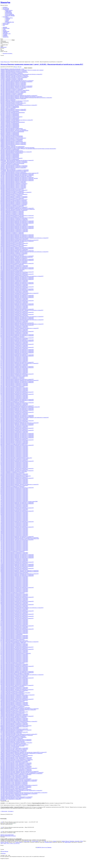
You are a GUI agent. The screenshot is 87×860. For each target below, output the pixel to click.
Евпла (25, 841)
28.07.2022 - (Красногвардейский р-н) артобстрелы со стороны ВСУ (14, 266)
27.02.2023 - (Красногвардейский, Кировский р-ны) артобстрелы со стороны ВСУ (17, 461)
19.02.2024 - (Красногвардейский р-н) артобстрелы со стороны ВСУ (14, 688)
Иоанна (66, 842)
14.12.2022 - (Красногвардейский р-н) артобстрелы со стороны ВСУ (14, 398)
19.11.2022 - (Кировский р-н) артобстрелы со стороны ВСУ (12, 377)
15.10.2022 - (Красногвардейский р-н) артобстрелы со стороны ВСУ (14, 343)
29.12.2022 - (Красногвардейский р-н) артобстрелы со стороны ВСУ (14, 414)
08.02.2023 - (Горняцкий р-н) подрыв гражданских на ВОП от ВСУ (14, 444)
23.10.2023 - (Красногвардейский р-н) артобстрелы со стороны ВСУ (14, 635)
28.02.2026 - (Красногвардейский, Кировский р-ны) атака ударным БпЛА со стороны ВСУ (18, 768)
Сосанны (33, 841)
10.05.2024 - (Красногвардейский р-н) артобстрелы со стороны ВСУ (14, 702)
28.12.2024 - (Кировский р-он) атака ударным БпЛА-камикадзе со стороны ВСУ (16, 735)
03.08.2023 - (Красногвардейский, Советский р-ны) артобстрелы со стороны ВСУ (17, 566)
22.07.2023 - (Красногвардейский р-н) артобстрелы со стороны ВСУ (14, 553)
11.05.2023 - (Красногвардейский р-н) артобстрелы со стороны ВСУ (14, 495)
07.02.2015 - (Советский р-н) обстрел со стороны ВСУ (11, 101)
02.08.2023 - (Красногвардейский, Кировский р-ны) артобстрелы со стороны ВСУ (17, 565)
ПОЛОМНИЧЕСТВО (9, 22)
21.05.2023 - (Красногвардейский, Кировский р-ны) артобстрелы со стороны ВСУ (17, 502)
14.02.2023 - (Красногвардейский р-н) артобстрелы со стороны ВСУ (14, 450)
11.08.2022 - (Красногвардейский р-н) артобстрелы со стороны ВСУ (14, 281)
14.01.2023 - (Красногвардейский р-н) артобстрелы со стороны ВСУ (14, 427)
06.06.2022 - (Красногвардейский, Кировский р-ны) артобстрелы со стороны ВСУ (17, 226)
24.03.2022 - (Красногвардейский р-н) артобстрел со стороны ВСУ (13, 197)
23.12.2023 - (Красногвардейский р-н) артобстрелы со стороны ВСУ (14, 658)
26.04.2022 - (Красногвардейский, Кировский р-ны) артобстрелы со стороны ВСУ (17, 208)
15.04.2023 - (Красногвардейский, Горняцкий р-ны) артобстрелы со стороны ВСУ (17, 478)
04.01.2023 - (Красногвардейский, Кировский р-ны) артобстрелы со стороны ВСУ (17, 420)
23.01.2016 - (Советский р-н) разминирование (9, 149)
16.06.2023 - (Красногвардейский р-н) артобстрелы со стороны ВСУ (14, 520)
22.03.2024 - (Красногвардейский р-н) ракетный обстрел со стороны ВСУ (15, 692)
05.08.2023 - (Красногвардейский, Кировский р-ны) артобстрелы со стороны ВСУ (17, 568)
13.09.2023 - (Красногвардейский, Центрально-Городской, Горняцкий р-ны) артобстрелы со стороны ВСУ (21, 607)
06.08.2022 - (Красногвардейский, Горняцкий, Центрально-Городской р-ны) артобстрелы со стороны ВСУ (21, 276)
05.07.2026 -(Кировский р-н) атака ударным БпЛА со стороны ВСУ (14, 788)
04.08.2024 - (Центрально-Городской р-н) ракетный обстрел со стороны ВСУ (15, 725)
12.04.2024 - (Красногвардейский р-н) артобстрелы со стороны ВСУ (14, 700)
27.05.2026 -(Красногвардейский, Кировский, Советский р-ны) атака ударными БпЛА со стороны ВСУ (21, 773)
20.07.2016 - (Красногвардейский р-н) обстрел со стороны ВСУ (13, 167)
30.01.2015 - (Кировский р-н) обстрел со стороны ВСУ (11, 94)
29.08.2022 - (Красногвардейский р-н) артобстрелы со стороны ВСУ (14, 298)
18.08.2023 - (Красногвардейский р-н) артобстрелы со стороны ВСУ (14, 580)
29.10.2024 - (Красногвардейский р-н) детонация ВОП (11, 730)
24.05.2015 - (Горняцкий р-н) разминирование (9, 132)
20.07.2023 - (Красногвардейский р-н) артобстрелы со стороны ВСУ (14, 552)
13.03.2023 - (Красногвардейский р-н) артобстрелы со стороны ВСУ (14, 467)
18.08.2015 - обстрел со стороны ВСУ (8, 145)
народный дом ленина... (8, 53)
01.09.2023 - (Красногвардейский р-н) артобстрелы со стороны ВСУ (14, 594)
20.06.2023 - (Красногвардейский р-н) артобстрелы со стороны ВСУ (14, 523)
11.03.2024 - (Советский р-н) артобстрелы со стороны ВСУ (12, 691)
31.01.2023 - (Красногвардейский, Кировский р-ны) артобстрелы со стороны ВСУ (17, 437)
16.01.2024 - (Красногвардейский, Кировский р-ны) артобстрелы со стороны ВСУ (17, 672)
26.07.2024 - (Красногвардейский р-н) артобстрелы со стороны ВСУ (14, 723)
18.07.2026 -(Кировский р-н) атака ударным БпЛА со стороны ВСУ (14, 794)
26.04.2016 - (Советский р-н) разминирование (9, 157)
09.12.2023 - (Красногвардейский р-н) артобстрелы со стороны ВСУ (14, 654)
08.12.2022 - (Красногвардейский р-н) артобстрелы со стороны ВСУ (14, 393)
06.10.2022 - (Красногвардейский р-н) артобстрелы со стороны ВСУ (14, 333)
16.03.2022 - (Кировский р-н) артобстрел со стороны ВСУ (12, 193)
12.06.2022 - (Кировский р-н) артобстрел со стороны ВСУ (12, 232)
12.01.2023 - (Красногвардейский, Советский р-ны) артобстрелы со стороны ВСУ (17, 424)
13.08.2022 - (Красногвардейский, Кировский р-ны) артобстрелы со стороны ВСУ (17, 283)
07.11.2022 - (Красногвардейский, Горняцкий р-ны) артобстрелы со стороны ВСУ (17, 366)
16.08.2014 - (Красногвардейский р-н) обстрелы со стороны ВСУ (13, 71)
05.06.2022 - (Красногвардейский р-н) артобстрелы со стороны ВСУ (14, 225)
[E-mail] (19, 66)
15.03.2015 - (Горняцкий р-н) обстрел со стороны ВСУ (11, 116)
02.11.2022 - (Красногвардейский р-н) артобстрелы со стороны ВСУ (14, 361)
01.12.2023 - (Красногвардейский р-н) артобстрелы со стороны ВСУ (14, 650)
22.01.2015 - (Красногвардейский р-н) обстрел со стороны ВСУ (13, 88)
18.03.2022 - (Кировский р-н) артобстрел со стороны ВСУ (12, 206)
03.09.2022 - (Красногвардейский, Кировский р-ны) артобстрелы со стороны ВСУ (17, 303)
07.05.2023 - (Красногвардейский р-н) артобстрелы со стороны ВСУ (14, 492)
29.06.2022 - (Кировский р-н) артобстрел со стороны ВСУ (12, 246)
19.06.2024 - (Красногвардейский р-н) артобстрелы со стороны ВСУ (14, 711)
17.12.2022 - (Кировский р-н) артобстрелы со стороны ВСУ (12, 401)
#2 (2, 827)
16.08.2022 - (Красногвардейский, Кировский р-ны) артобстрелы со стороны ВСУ (17, 286)
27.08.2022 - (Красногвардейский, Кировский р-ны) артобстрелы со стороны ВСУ (17, 296)
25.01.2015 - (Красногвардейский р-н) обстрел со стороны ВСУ (13, 91)
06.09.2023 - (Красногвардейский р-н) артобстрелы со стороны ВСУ (14, 600)
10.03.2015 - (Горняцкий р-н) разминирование (9, 115)
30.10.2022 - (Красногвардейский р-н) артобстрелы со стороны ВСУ (14, 357)
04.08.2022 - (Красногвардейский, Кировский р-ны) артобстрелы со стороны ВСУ (17, 274)
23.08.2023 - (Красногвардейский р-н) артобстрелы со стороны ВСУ (14, 585)
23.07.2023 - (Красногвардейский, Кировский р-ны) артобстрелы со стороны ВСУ (17, 554)
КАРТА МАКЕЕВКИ (9, 14)
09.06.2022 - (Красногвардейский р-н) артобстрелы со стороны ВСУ (14, 229)
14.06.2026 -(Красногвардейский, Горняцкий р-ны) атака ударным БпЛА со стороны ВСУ (18, 780)
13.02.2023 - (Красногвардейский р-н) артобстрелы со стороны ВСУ (14, 449)
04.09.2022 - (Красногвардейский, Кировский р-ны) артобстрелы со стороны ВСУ (17, 304)
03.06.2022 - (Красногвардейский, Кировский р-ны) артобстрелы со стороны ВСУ (17, 223)
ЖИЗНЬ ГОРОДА (8, 10)
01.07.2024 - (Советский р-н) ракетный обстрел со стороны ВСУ (13, 717)
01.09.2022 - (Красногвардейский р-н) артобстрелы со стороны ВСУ (14, 301)
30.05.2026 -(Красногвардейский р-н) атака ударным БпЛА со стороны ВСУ (15, 774)
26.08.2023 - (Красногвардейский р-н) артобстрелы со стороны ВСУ (14, 588)
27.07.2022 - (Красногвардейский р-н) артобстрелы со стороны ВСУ (14, 265)
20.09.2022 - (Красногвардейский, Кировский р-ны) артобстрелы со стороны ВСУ (17, 318)
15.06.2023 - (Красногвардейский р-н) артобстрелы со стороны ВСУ (14, 519)
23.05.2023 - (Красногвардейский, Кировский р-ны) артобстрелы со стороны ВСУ (17, 503)
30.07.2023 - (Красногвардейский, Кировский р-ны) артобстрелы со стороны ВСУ (17, 562)
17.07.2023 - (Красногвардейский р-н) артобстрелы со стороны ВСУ (14, 549)
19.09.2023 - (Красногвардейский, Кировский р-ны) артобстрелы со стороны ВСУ (17, 614)
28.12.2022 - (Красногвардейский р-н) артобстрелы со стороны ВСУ (14, 413)
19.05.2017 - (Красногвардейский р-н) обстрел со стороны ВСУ (13, 182)
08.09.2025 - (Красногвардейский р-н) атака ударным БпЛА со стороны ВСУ (16, 758)
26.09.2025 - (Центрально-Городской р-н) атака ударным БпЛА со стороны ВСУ (16, 759)
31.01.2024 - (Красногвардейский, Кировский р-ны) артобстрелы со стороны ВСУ (17, 677)
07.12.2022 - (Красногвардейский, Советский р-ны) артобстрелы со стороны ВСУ (17, 391)
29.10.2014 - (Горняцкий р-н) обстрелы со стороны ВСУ (11, 79)
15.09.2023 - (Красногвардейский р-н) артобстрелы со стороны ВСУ (14, 609)
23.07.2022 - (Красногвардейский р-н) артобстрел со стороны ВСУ (13, 262)
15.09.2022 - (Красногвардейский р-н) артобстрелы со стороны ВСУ (14, 313)
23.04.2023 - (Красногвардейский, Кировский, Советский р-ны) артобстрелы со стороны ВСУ (19, 484)
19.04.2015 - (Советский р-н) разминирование (9, 123)
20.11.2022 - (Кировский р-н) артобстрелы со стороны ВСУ (12, 378)
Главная (2, 61)
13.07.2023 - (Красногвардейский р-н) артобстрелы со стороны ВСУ (14, 545)
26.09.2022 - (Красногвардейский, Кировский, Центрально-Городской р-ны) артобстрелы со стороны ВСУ (22, 323)
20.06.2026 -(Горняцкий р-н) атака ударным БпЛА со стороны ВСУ (14, 783)
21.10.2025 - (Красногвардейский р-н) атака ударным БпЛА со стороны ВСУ (16, 762)
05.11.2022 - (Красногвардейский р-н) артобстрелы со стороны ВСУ (14, 364)
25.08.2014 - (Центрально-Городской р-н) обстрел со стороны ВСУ (13, 77)
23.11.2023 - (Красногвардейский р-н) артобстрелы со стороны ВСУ (14, 648)
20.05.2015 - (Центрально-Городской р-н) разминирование (12, 131)
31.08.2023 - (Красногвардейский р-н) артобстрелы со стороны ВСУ (14, 593)
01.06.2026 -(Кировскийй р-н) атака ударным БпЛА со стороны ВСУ (14, 776)
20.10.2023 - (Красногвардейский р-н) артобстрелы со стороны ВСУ (14, 632)
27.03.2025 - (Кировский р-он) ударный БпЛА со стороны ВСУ (13, 743)
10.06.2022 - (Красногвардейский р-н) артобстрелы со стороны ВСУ (14, 230)
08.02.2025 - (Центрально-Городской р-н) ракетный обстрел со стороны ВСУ (15, 739)
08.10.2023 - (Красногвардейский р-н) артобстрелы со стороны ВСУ (14, 624)
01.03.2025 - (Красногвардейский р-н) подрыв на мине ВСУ (12, 741)
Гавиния (54, 841)
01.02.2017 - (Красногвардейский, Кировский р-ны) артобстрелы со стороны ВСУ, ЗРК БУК (19, 178)
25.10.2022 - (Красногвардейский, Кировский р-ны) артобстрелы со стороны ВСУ (17, 352)
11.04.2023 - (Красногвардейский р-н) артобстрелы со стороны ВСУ (14, 476)
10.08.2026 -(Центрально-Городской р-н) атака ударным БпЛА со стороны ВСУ (16, 796)
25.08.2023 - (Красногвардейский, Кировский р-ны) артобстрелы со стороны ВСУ (17, 587)
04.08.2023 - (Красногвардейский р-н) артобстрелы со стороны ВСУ (14, 567)
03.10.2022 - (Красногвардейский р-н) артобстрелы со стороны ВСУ (14, 330)
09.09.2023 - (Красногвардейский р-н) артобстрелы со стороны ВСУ (14, 603)
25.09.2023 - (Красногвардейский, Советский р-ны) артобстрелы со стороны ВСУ (17, 618)
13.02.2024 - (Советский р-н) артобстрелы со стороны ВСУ (12, 686)
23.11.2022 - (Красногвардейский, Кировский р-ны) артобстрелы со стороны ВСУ (17, 381)
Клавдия (63, 841)
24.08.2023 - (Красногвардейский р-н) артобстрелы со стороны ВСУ (14, 586)
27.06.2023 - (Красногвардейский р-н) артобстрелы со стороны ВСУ (14, 530)
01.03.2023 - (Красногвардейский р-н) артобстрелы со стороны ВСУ (14, 462)
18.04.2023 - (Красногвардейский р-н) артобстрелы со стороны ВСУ (14, 480)
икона (28, 841)
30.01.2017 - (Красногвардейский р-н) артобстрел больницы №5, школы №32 (16, 176)
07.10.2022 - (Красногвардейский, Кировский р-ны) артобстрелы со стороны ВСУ (17, 334)
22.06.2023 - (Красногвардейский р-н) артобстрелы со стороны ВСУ (14, 525)
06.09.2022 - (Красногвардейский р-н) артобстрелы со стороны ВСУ (14, 305)
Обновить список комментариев (7, 834)
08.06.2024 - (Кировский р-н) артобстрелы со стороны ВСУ (12, 710)
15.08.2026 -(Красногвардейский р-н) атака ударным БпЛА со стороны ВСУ (15, 797)
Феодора (2, 842)
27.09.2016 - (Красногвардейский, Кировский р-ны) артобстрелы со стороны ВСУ (17, 174)
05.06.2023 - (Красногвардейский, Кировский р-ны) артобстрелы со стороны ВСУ (17, 511)
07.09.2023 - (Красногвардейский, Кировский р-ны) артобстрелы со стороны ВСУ (17, 601)
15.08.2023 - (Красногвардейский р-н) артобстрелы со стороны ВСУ (14, 576)
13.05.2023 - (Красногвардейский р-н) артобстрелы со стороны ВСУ (14, 497)
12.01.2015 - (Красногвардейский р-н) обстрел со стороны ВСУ (13, 82)
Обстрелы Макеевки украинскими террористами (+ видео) (12, 68)
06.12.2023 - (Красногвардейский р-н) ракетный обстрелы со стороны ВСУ (15, 653)
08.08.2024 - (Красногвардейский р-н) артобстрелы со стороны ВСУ (14, 726)
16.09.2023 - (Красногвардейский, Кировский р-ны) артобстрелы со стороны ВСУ (17, 610)
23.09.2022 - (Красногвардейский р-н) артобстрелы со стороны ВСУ (14, 320)
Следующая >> (11, 811)
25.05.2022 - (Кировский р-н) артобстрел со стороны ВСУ (12, 216)
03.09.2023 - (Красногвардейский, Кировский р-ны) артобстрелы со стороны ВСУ (17, 597)
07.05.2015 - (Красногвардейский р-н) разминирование (11, 128)
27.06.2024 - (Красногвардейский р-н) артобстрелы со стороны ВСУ (14, 715)
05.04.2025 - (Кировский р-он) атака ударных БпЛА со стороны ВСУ (14, 744)
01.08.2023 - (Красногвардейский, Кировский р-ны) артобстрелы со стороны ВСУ (17, 564)
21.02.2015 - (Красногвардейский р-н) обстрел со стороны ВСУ (13, 110)
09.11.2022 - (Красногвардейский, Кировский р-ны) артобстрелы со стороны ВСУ (17, 367)
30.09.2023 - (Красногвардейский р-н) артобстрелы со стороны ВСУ (14, 620)
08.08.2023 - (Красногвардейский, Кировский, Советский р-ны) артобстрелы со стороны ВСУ (19, 570)
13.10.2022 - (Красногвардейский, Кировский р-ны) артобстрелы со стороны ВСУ (17, 340)
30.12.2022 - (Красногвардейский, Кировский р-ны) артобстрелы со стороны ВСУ (17, 415)
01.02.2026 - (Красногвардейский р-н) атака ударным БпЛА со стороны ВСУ (16, 766)
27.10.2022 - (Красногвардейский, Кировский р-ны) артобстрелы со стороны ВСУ (17, 354)
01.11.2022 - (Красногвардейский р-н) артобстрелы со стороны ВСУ (14, 360)
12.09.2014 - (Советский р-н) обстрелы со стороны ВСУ (11, 78)
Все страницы (3, 800)
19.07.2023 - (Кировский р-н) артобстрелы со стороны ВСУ (12, 551)
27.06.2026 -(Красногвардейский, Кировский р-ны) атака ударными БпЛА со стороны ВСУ (19, 785)
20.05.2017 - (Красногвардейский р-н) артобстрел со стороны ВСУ (13, 183)
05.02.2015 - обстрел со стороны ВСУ (8, 99)
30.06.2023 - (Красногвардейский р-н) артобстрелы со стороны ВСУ (14, 533)
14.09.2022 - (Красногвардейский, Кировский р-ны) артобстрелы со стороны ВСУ (17, 312)
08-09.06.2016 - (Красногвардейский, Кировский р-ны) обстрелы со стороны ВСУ (17, 160)
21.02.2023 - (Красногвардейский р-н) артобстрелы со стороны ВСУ (14, 456)
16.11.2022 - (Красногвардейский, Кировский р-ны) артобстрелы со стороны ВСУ (17, 373)
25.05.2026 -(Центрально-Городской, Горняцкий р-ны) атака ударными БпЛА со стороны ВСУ (19, 771)
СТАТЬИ (7, 19)
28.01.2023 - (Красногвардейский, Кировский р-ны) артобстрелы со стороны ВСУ (17, 435)
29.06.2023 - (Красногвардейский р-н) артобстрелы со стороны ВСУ (14, 532)
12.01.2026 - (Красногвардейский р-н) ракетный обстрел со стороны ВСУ (15, 764)
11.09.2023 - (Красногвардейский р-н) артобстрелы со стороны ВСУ (14, 605)
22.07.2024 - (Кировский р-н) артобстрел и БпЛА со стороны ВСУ (13, 722)
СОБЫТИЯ (7, 18)
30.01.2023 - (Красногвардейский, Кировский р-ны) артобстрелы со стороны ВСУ (17, 436)
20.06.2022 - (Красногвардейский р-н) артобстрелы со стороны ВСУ (14, 238)
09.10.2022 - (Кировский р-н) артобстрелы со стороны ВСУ (12, 336)
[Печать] (15, 66)
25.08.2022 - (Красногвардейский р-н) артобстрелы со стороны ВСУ (14, 294)
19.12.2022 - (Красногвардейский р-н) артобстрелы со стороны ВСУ (14, 403)
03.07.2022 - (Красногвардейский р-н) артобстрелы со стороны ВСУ (14, 249)
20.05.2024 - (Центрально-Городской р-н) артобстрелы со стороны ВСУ (14, 705)
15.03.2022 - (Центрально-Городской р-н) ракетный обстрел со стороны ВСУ (15, 192)
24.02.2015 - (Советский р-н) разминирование (9, 111)
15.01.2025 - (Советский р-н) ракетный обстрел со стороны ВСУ (13, 737)
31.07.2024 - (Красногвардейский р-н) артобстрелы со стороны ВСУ (14, 724)
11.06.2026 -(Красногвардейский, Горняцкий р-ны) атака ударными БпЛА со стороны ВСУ (18, 779)
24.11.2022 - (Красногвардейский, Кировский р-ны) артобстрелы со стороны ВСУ (17, 382)
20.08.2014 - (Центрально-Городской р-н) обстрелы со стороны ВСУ (14, 75)
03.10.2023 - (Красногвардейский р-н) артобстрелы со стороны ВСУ (14, 622)
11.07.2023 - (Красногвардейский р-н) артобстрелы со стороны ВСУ (14, 542)
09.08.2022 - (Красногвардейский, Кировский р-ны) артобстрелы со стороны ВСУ (17, 279)
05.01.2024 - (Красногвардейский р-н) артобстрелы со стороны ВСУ (14, 668)
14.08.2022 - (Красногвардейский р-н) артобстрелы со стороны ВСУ (14, 284)
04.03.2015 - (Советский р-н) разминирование (9, 114)
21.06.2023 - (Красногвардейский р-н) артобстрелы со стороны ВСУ (14, 524)
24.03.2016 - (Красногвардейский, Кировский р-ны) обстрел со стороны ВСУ (16, 151)
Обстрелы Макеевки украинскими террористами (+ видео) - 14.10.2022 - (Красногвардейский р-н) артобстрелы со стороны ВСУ (41, 64)
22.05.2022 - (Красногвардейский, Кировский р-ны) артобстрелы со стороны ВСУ (17, 215)
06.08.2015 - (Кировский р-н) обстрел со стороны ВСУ (11, 140)
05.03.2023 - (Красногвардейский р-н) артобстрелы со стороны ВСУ (14, 464)
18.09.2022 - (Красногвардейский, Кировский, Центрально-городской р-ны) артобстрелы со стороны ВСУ (22, 316)
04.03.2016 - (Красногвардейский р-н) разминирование (11, 150)
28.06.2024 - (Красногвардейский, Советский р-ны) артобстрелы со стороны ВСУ (17, 716)
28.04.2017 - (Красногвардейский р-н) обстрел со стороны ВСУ (13, 181)
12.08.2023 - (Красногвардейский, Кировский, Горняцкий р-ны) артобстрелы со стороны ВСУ (19, 573)
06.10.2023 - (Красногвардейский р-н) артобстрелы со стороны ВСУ (14, 623)
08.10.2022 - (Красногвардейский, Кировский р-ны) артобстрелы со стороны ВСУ (17, 335)
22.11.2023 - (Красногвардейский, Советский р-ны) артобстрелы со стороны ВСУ (16, 647)
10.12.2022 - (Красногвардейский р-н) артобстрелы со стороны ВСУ (14, 395)
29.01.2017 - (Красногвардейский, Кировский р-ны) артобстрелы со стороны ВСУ (17, 175)
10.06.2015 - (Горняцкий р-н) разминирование (9, 134)
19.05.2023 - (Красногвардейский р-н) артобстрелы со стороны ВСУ (14, 500)
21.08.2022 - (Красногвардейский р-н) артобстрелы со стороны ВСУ (14, 291)
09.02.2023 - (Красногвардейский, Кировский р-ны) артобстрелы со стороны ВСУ (17, 445)
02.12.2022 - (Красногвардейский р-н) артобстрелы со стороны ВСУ (14, 387)
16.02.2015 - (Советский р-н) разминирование (9, 107)
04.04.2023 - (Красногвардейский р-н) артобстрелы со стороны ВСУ (14, 474)
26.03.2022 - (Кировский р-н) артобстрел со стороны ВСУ (12, 198)
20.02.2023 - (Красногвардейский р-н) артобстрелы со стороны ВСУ (14, 455)
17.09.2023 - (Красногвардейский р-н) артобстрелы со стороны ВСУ (14, 611)
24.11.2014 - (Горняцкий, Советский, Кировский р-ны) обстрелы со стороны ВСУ (17, 80)
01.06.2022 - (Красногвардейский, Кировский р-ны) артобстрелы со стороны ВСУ (17, 220)
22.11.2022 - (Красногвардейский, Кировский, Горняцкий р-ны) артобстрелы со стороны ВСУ (19, 380)
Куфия (81, 841)
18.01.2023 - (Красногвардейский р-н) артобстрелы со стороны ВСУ (14, 429)
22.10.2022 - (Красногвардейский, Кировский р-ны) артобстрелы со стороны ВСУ (17, 350)
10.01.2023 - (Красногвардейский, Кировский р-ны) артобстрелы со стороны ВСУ (17, 423)
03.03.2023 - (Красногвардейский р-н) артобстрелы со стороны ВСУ (14, 463)
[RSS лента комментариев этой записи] (6, 818)
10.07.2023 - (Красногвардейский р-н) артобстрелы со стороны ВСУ (14, 541)
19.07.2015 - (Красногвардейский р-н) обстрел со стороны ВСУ (13, 138)
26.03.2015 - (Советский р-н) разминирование (9, 118)
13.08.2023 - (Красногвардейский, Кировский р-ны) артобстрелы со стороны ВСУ (17, 574)
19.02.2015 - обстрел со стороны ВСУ (8, 108)
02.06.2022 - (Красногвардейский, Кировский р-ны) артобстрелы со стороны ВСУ (17, 221)
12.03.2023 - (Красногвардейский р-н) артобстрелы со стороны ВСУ (14, 466)
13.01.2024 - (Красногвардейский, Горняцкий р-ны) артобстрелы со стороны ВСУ (17, 671)
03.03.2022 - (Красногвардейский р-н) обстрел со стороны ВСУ (13, 186)
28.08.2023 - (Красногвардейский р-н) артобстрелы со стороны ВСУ (14, 590)
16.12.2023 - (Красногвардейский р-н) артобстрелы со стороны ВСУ (14, 656)
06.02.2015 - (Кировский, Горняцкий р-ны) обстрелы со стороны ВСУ (14, 100)
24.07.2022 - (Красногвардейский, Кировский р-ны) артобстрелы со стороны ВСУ (17, 263)
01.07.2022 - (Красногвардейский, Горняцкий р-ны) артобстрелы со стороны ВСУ (17, 247)
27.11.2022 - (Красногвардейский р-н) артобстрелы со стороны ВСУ (14, 384)
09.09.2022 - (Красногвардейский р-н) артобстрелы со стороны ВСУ (14, 308)
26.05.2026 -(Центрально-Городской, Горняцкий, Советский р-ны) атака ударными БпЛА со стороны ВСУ (22, 772)
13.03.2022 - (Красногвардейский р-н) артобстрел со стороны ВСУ (13, 190)
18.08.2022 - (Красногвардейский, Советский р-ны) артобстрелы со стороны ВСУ (17, 288)
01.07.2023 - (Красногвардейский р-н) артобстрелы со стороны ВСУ (14, 534)
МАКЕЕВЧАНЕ (8, 12)
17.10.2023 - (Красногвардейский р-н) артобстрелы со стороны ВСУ (14, 630)
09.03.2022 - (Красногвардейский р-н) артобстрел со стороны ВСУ (13, 203)
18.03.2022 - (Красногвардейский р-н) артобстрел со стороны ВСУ (13, 194)
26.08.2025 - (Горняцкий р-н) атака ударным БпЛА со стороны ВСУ (14, 754)
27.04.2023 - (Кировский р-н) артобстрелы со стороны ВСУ (12, 486)
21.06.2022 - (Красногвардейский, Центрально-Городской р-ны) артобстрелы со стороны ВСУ (19, 240)
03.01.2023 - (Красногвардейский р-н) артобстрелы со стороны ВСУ (14, 419)
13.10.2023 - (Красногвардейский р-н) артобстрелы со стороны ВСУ (14, 626)
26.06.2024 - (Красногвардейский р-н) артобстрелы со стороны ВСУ (14, 713)
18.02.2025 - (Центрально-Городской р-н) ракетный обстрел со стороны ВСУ (15, 740)
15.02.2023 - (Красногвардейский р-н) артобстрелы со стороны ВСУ (14, 451)
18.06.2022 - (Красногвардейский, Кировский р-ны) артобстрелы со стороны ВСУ (17, 236)
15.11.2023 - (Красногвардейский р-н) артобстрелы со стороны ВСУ (14, 644)
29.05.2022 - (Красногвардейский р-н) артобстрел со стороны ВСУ (13, 218)
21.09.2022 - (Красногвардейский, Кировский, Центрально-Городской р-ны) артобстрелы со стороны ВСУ (22, 319)
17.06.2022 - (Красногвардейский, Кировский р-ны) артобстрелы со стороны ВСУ (17, 235)
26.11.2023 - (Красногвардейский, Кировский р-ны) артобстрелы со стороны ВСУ (17, 649)
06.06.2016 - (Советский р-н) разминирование (9, 159)
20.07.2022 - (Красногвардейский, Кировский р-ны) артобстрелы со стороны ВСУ (17, 260)
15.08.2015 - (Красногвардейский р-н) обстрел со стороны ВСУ (13, 143)
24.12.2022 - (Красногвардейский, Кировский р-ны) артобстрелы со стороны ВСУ (17, 408)
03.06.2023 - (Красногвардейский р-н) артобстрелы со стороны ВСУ (14, 508)
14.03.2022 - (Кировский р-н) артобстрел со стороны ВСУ (12, 191)
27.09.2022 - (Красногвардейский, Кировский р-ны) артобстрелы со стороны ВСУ (17, 325)
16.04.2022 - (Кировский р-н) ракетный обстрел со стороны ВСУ (13, 204)
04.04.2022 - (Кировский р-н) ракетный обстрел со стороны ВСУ (13, 200)
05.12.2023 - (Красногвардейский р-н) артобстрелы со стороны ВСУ (14, 652)
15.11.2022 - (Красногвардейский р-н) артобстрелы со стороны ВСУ (14, 372)
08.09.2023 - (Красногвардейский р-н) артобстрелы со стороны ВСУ (14, 602)
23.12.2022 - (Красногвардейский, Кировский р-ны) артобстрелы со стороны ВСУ (17, 407)
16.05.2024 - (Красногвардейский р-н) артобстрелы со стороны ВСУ (14, 703)
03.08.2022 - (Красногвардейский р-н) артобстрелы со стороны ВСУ (14, 272)
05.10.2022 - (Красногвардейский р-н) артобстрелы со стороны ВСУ (14, 332)
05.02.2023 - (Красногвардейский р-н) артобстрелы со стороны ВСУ (14, 440)
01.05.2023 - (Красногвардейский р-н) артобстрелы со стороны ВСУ (14, 488)
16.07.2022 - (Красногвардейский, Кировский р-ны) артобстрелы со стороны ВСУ (17, 259)
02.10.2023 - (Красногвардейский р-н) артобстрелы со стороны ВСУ (14, 621)
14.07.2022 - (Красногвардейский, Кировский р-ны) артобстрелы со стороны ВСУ (17, 255)
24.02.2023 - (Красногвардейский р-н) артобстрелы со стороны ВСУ (14, 458)
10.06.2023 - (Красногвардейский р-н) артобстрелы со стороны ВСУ (14, 515)
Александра (77, 841)
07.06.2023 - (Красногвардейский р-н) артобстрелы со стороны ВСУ (14, 513)
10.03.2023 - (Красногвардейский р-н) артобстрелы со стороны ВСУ (14, 465)
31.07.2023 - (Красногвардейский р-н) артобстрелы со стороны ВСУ (14, 563)
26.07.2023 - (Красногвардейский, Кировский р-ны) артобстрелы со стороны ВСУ (17, 557)
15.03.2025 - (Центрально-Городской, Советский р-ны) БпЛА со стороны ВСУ (16, 742)
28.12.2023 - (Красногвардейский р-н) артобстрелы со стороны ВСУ (14, 660)
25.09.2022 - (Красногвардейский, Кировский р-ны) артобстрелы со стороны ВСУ (17, 322)
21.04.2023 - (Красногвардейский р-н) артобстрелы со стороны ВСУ (14, 482)
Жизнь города (7, 61)
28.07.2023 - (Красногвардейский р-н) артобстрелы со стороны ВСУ (14, 559)
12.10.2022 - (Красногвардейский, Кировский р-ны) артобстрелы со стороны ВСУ (17, 339)
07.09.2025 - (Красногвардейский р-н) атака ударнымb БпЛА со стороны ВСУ (16, 757)
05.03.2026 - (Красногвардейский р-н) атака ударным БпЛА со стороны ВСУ (16, 769)
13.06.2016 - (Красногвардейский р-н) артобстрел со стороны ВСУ (13, 162)
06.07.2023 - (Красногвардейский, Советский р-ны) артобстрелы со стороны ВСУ (17, 539)
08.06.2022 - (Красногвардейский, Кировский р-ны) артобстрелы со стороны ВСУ (17, 228)
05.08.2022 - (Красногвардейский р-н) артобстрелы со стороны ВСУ (14, 275)
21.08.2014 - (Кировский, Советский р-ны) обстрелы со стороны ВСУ (14, 76)
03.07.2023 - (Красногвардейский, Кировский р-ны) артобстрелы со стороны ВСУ (17, 536)
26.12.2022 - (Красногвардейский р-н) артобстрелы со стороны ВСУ (14, 411)
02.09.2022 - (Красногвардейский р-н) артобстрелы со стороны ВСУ (14, 302)
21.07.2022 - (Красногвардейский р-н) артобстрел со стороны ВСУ (13, 261)
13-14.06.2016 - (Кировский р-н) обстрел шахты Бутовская (12, 163)
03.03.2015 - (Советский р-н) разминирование (9, 113)
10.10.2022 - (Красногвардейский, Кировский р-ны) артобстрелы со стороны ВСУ (17, 337)
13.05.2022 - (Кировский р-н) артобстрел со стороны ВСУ (12, 212)
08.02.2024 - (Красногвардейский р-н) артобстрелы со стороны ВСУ (14, 684)
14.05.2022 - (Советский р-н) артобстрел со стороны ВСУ (12, 213)
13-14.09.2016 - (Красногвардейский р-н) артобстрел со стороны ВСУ (14, 170)
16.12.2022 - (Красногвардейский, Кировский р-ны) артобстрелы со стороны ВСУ (17, 400)
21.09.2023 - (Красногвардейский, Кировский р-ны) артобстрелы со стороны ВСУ (17, 616)
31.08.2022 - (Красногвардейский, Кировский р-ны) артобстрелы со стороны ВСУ (17, 300)
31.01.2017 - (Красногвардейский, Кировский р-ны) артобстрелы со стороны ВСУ (17, 177)
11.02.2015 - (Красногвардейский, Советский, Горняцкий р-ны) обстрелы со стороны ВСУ (18, 105)
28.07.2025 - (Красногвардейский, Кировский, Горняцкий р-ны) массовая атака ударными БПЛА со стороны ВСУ (23, 752)
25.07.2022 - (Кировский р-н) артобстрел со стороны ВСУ (12, 264)
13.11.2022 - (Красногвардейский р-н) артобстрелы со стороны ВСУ (14, 370)
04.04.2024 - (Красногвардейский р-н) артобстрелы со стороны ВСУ (14, 696)
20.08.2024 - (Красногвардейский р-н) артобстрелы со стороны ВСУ (14, 728)
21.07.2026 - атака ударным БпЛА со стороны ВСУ (10, 795)
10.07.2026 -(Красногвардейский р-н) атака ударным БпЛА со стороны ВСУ (15, 789)
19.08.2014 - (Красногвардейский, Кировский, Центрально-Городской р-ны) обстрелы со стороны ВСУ (21, 74)
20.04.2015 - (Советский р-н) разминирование (9, 124)
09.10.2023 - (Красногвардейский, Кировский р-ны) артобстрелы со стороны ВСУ (17, 625)
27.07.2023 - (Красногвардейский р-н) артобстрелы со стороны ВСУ (14, 558)
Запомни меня (5, 44)
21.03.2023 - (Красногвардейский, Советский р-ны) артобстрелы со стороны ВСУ (17, 470)
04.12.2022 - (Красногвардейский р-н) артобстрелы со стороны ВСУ (14, 388)
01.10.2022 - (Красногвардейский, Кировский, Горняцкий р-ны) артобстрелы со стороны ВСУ (19, 328)
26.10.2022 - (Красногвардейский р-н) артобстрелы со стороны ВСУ (14, 353)
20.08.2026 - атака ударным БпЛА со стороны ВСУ (10, 798)
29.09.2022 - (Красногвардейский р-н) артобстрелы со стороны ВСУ (14, 326)
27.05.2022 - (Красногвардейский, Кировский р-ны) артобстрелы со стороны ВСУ (17, 217)
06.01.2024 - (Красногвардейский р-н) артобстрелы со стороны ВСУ (14, 669)
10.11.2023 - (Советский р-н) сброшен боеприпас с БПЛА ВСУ (13, 642)
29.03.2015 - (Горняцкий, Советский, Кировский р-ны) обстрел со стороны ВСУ (16, 119)
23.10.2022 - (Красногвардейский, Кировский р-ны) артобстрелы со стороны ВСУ (17, 351)
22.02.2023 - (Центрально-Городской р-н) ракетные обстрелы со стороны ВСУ (16, 457)
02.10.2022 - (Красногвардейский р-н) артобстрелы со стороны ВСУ (14, 329)
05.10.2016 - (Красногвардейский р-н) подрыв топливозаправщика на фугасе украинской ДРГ (19, 173)
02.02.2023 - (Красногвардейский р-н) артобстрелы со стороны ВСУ (14, 438)
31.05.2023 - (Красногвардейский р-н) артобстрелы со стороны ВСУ (14, 506)
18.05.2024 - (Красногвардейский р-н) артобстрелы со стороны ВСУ (14, 704)
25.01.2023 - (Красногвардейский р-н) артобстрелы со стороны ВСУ (14, 432)
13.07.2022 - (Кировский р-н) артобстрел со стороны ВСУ (12, 254)
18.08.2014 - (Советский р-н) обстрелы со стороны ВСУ (11, 73)
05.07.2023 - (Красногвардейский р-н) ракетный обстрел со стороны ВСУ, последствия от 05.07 (19, 538)
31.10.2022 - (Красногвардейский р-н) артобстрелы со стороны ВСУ (14, 359)
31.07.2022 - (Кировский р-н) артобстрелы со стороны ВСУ (12, 269)
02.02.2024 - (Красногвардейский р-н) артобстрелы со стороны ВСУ (14, 679)
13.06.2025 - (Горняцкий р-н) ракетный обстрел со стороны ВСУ (13, 751)
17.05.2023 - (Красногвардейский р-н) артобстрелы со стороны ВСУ (14, 499)
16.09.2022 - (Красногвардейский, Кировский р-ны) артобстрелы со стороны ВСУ (17, 314)
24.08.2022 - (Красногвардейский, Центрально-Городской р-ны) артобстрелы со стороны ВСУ (19, 293)
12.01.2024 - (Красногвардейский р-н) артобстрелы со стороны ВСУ (14, 670)
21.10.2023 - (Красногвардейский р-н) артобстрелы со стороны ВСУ (14, 633)
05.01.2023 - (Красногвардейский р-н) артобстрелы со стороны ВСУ (14, 421)
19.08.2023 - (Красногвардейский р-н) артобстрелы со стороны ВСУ (14, 581)
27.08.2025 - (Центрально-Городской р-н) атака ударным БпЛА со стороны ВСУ (16, 755)
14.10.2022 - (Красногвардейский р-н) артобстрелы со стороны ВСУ (14, 342)
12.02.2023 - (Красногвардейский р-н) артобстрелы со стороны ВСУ (14, 448)
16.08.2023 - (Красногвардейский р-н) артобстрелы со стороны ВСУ (14, 577)
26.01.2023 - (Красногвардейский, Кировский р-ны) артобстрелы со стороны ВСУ (17, 433)
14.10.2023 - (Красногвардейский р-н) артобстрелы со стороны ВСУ (14, 627)
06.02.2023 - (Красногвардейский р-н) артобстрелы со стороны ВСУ (14, 441)
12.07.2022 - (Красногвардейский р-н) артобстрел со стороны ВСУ (13, 253)
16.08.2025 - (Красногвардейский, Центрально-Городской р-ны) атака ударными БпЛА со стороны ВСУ (21, 753)
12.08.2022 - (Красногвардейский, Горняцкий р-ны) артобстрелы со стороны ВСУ (17, 282)
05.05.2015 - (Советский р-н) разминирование (9, 127)
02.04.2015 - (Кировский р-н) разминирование (9, 120)
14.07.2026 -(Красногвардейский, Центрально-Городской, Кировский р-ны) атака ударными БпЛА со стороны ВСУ (23, 792)
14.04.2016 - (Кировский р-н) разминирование (9, 155)
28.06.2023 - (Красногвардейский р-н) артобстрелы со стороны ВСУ (14, 531)
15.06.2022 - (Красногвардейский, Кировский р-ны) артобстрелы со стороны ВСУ (17, 234)
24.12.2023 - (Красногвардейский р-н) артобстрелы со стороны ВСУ (14, 659)
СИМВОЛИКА (8, 11)
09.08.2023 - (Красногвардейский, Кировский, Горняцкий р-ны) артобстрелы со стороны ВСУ (19, 571)
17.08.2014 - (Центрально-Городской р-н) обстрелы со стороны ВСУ (14, 72)
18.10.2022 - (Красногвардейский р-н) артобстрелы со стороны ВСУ (14, 346)
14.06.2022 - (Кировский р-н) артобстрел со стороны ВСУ (12, 233)
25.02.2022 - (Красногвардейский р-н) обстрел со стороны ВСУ (13, 184)
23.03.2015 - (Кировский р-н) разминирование (9, 117)
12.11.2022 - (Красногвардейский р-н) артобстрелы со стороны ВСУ (14, 369)
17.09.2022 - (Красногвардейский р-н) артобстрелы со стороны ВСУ (14, 315)
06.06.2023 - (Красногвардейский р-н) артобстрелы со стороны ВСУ (14, 512)
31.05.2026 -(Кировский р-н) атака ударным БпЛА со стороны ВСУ (14, 775)
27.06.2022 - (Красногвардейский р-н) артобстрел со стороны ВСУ (13, 245)
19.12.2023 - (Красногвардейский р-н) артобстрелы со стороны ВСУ (14, 657)
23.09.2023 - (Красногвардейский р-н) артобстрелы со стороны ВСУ (14, 617)
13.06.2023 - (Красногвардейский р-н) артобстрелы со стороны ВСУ (14, 518)
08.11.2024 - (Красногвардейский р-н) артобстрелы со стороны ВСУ (14, 732)
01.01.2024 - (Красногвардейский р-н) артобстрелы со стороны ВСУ (14, 664)
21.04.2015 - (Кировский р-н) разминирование (9, 125)
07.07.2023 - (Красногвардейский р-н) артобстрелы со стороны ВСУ (14, 540)
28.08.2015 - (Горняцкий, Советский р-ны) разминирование (12, 146)
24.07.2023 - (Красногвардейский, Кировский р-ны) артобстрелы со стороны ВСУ (17, 555)
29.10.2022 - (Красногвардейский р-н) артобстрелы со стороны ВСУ (14, 356)
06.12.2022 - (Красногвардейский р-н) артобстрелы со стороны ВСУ (14, 390)
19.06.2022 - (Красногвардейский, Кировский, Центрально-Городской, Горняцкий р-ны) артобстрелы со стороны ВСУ (24, 237)
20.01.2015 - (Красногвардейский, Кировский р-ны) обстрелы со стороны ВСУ (16, 85)
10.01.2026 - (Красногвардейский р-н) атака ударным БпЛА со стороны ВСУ (16, 763)
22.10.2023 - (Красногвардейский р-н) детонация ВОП (11, 634)
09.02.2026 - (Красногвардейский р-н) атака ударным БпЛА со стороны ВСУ (16, 767)
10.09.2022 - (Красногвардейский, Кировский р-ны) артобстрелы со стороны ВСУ (17, 309)
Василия (6, 842)
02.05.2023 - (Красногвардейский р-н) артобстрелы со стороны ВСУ (14, 489)
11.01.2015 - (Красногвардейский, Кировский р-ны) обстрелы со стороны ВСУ (16, 81)
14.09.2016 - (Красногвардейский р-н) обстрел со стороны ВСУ (13, 172)
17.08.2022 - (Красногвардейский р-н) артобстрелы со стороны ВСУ (14, 287)
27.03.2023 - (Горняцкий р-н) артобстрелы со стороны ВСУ (12, 472)
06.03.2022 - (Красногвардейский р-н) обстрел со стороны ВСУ (13, 187)
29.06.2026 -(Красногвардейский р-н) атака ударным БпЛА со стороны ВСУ (15, 786)
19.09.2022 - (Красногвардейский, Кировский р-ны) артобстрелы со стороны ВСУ (17, 317)
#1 (2, 831)
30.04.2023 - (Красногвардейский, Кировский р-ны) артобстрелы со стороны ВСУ (17, 487)
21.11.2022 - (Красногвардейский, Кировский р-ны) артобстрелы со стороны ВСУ (17, 379)
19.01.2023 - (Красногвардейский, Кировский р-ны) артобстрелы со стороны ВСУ (17, 430)
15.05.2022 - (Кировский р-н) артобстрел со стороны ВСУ (12, 214)
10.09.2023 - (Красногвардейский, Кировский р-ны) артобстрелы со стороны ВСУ (17, 604)
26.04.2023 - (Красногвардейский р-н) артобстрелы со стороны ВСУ (14, 485)
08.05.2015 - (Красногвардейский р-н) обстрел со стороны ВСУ (13, 129)
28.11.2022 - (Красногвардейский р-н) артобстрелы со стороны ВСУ (14, 385)
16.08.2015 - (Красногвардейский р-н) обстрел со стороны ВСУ (13, 144)
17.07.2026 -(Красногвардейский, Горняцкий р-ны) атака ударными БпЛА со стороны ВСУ (18, 793)
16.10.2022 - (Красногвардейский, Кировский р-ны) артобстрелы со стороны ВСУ (17, 344)
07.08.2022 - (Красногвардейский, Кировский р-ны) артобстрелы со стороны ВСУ (17, 277)
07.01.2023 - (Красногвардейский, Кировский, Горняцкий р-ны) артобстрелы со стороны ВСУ (19, 422)
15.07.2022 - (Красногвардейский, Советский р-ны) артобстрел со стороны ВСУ (16, 257)
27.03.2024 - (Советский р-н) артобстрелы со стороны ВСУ (12, 693)
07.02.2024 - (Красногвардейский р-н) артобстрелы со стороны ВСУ (14, 683)
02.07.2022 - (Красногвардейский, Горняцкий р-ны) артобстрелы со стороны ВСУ (17, 248)
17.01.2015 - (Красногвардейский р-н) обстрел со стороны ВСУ (13, 83)
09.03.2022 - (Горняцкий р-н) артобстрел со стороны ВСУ (12, 189)
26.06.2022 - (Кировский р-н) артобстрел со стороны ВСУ (12, 244)
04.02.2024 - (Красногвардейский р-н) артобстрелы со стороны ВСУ (14, 681)
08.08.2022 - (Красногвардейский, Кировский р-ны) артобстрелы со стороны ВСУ (17, 278)
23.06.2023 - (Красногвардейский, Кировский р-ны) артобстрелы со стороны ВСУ (17, 526)
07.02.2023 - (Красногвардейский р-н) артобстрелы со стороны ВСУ (14, 442)
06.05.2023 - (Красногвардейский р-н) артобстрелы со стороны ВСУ (14, 491)
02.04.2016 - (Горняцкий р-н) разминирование (9, 153)
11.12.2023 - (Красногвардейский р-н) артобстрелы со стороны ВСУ (14, 655)
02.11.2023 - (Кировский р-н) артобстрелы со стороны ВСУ (12, 639)
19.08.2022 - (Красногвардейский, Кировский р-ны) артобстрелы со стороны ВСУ (17, 289)
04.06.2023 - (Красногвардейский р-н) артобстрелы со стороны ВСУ (14, 509)
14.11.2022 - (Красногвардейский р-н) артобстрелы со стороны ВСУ (14, 371)
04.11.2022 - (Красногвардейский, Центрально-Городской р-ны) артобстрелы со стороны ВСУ (19, 363)
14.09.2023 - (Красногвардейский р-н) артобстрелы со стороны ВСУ (14, 608)
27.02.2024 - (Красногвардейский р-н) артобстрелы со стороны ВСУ (14, 690)
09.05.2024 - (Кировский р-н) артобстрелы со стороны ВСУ (12, 701)
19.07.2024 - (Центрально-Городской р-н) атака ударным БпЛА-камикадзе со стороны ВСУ (18, 721)
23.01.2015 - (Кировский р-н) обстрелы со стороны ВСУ (11, 89)
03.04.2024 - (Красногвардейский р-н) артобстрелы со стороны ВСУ (14, 695)
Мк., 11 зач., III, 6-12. (15, 843)
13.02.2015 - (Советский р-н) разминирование (9, 106)
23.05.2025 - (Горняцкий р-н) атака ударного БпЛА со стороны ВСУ (14, 749)
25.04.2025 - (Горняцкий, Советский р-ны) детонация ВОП (12, 745)
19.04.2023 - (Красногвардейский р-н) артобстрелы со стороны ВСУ (14, 481)
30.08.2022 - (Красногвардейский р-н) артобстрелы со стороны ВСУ (14, 299)
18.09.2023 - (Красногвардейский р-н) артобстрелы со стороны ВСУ (14, 613)
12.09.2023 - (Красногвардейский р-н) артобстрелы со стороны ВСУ (14, 606)
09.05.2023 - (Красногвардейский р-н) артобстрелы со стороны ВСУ (14, 493)
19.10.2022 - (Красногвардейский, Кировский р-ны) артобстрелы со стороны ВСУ (17, 347)
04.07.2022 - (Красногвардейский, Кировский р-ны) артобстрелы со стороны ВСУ (17, 250)
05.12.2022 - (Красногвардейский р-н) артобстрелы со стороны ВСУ (14, 389)
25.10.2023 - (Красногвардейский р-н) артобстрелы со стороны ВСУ (14, 636)
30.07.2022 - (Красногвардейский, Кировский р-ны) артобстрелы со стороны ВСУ (17, 268)
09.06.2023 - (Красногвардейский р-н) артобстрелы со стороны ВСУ (14, 514)
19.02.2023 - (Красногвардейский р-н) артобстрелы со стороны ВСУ (14, 454)
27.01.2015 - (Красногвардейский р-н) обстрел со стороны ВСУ (13, 92)
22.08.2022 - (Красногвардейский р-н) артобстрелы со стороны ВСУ (14, 292)
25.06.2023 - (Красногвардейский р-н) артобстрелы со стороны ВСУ (14, 529)
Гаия (45, 841)
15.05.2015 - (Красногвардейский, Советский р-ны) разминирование (14, 130)
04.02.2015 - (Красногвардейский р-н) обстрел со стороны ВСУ (13, 98)
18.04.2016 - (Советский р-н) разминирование (9, 156)
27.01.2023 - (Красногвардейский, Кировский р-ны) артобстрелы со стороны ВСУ (17, 434)
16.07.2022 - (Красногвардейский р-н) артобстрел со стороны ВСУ (13, 258)
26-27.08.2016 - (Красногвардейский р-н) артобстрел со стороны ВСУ (14, 169)
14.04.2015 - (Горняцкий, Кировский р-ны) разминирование (12, 122)
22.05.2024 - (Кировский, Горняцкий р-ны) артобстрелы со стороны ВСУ (15, 707)
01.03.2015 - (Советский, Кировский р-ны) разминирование (12, 112)
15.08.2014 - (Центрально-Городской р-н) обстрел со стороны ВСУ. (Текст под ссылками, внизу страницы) (21, 69)
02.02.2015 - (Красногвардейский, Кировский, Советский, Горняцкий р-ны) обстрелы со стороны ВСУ (21, 96)
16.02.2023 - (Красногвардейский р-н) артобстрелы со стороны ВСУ (14, 452)
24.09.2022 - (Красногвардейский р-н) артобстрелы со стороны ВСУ (14, 321)
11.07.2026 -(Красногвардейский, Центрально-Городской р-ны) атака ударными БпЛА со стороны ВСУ (21, 790)
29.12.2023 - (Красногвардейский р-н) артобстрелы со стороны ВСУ (14, 661)
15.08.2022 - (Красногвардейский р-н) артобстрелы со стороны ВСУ (14, 285)
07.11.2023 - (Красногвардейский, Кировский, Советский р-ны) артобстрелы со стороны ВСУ (19, 641)
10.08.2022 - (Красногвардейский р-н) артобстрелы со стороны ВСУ (14, 280)
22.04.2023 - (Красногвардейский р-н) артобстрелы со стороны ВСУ (14, 483)
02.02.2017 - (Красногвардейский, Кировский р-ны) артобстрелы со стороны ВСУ (17, 179)
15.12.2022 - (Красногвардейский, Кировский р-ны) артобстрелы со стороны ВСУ (17, 399)
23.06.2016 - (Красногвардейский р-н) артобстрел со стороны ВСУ (13, 165)
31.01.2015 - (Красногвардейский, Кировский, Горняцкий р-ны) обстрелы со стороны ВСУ (18, 95)
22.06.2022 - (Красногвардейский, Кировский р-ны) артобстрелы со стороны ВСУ (17, 241)
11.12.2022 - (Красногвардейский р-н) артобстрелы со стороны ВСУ (14, 396)
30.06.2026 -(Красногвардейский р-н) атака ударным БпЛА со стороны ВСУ (15, 787)
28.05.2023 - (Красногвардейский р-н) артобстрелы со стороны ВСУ (14, 505)
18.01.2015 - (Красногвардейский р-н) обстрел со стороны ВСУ (13, 84)
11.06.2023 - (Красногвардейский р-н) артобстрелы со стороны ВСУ (14, 516)
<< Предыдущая (3, 811)
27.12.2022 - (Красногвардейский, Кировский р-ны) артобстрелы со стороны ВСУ (17, 412)
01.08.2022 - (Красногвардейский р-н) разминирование (11, 270)
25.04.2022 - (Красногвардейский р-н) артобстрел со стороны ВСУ (13, 207)
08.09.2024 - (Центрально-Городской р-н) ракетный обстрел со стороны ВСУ (15, 729)
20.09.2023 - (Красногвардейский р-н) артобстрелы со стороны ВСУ (14, 615)
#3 (2, 822)
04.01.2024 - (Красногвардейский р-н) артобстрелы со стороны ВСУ (14, 667)
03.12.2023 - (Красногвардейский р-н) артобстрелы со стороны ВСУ (14, 651)
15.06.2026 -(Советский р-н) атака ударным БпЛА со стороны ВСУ (14, 781)
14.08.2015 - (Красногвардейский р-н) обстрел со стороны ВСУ (13, 142)
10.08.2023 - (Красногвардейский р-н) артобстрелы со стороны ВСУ (14, 572)
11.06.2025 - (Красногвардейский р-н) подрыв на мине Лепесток (13, 750)
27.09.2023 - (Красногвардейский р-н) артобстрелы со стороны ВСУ (14, 619)
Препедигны (71, 841)
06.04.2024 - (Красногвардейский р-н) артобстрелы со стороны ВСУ (14, 698)
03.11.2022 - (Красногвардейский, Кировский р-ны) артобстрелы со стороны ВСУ (17, 362)
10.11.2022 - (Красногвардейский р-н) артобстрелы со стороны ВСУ (14, 368)
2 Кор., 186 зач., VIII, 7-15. (5, 843)
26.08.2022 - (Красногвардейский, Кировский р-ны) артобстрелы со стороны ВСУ (17, 295)
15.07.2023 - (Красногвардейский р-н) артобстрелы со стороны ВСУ (14, 547)
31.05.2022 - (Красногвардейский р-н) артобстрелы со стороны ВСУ (14, 219)
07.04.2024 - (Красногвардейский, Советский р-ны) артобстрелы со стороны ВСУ (17, 699)
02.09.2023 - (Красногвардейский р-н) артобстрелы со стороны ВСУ (14, 596)
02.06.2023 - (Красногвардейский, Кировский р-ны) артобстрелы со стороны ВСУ (17, 507)
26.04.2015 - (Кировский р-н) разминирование (9, 126)
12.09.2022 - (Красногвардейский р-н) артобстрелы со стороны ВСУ (14, 311)
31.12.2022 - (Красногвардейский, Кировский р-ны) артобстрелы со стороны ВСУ (17, 416)
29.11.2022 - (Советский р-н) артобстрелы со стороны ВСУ (12, 386)
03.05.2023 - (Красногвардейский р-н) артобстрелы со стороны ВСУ (14, 490)
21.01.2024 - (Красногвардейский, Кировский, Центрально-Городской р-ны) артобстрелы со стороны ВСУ (22, 674)
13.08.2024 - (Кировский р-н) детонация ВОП (9, 727)
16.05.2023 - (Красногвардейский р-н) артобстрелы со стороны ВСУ (14, 498)
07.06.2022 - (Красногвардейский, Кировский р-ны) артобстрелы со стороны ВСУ (17, 227)
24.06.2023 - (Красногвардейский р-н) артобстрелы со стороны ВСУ (14, 528)
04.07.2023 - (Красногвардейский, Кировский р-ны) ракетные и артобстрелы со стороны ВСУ (19, 537)
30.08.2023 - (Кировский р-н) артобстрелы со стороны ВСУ (12, 592)
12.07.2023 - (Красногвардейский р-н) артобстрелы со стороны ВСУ (14, 543)
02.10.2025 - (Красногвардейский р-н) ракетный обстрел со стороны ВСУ (15, 760)
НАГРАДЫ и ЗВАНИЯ (10, 15)
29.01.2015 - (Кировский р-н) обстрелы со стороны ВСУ (11, 93)
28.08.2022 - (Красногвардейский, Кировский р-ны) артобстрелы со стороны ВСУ (17, 297)
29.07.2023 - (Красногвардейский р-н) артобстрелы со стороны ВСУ (14, 560)
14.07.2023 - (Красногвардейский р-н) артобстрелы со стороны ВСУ (14, 546)
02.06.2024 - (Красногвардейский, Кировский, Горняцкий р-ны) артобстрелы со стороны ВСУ (19, 708)
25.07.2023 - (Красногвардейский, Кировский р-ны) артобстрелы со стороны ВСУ (17, 556)
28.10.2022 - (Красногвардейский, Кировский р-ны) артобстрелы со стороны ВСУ (17, 355)
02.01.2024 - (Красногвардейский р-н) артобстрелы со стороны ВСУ (14, 665)
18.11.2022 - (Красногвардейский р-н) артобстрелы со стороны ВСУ (14, 376)
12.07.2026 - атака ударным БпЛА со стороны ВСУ (10, 791)
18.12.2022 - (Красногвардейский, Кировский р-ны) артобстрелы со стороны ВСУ (17, 402)
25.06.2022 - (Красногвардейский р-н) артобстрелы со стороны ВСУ (14, 243)
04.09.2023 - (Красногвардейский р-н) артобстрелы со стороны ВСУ (14, 598)
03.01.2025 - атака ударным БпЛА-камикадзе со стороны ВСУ (13, 736)
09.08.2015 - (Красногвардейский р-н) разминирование (11, 141)
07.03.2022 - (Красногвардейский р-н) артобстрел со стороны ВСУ (13, 202)
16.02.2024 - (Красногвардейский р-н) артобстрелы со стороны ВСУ (14, 687)
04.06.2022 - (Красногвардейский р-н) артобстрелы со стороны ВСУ (14, 224)
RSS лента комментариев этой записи (8, 835)
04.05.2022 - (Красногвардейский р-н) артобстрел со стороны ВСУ (13, 210)
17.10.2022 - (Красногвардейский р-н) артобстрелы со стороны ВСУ (14, 345)
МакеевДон (5, 2)
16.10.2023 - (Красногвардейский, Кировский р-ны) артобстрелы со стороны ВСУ (17, 628)
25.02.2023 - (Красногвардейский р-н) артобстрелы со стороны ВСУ (14, 459)
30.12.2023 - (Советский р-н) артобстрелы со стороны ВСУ (12, 662)
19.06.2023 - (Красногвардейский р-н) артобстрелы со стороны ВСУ (14, 522)
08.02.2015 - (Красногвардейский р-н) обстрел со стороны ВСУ (13, 102)
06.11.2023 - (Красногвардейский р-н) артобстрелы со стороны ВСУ (14, 640)
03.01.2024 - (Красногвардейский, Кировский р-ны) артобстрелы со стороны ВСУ (17, 666)
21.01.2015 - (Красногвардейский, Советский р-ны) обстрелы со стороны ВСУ (16, 86)
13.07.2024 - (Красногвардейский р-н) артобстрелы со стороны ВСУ (14, 720)
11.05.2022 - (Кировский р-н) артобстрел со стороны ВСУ (12, 211)
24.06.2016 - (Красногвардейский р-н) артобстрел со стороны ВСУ (13, 166)
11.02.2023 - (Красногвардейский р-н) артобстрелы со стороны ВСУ (14, 447)
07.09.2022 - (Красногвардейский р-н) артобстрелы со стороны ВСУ (14, 306)
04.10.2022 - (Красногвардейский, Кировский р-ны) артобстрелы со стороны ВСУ (17, 331)
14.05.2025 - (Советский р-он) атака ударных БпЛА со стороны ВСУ (14, 747)
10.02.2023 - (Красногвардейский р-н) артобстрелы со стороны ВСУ (14, 446)
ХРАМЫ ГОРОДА (9, 17)
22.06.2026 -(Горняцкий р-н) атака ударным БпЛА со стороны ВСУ (14, 784)
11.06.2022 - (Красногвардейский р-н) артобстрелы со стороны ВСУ (14, 231)
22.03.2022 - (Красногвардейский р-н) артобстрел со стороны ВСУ (13, 196)
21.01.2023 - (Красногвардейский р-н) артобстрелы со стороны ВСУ (14, 431)
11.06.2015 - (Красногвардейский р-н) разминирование (11, 135)
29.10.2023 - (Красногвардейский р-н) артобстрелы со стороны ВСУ (14, 638)
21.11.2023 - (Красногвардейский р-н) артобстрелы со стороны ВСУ (14, 645)
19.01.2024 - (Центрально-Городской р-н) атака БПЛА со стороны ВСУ (14, 673)
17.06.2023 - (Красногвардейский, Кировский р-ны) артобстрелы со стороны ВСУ (17, 521)
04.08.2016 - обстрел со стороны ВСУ (8, 168)
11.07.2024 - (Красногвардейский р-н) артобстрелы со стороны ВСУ (14, 719)
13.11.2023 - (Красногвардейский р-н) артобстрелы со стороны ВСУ (14, 643)
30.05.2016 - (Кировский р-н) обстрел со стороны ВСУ (11, 158)
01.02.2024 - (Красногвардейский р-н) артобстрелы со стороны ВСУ (14, 678)
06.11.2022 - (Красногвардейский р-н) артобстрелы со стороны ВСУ (14, 365)
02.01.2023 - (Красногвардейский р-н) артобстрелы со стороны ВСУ (14, 418)
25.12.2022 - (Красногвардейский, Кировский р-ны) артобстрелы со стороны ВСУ (17, 410)
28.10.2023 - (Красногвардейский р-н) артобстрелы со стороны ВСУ (14, 637)
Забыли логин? (3, 47)
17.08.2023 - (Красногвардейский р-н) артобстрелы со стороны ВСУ (14, 579)
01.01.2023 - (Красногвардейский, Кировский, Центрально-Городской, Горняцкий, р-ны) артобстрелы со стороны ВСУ (24, 417)
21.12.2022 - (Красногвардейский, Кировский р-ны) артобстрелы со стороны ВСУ (17, 405)
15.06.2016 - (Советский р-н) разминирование (9, 164)
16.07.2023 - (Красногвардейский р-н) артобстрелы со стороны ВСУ (14, 548)
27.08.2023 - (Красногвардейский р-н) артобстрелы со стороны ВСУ (14, 589)
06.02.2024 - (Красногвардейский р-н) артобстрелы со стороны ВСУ (14, 682)
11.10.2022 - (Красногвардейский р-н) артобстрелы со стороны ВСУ (14, 338)
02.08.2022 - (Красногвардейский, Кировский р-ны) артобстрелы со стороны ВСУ (17, 271)
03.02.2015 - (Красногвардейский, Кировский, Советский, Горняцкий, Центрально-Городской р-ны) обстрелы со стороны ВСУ (26, 97)
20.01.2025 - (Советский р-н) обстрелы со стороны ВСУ (11, 738)
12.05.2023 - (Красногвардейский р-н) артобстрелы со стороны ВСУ (14, 496)
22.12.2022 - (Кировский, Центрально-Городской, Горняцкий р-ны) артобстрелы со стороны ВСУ (20, 406)
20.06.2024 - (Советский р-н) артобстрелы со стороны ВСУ (12, 712)
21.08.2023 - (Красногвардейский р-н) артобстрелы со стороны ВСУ (14, 583)
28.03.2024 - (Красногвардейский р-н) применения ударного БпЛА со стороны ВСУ (17, 694)
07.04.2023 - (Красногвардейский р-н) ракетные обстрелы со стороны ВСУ (15, 475)
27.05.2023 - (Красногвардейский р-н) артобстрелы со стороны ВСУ (14, 504)
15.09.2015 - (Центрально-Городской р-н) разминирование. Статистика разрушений (17, 147)
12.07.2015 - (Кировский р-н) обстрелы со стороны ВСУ (11, 136)
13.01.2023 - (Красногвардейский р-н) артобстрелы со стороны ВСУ (14, 425)
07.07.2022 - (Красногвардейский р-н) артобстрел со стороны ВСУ (13, 252)
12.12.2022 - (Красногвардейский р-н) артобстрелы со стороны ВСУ (14, 397)
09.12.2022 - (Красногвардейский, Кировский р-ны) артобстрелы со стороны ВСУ (17, 394)
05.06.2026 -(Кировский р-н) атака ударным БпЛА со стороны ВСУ (14, 777)
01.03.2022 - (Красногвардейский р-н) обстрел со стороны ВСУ (13, 185)
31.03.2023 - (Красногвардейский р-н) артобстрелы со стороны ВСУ (14, 473)
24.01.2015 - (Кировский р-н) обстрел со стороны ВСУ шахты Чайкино (14, 90)
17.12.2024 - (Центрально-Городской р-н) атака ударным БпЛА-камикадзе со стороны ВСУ (18, 734)
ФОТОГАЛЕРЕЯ (8, 13)
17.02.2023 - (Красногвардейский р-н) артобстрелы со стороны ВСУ (14, 453)
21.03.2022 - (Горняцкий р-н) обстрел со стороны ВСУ (11, 195)
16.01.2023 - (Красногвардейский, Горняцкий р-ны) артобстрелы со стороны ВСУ (17, 428)
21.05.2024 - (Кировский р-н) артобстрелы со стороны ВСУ (12, 706)
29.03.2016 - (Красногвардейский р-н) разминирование (11, 152)
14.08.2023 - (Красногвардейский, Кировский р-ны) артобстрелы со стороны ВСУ (17, 575)
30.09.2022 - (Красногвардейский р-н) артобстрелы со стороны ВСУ (14, 327)
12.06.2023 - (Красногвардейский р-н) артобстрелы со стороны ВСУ (14, 517)
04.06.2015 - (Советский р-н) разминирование (9, 133)
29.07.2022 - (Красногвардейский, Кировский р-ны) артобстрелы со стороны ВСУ (17, 267)
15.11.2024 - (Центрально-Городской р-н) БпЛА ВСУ (11, 733)
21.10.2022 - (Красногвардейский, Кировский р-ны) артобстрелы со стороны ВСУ (17, 349)
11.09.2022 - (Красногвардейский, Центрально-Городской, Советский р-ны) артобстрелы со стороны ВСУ (21, 310)
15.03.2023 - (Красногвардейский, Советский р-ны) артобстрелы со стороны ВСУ (17, 468)
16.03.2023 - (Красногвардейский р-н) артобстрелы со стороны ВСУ (14, 469)
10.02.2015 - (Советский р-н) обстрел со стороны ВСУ (11, 103)
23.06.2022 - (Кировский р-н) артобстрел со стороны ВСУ (12, 242)
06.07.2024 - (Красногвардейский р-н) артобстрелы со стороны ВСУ (14, 718)
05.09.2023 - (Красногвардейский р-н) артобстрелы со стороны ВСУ (14, 599)
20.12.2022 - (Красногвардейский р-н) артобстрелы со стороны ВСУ (14, 404)
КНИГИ (7, 21)
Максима (67, 841)
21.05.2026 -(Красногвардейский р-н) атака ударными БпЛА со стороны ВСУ (16, 770)
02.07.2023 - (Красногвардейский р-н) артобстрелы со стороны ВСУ (14, 535)
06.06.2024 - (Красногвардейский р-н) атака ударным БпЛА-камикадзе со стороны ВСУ (18, 709)
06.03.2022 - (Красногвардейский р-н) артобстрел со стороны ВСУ (13, 201)
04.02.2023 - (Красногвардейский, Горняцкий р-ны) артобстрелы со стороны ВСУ (17, 439)
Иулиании (47, 842)
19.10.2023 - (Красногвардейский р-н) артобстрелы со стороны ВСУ (14, 631)
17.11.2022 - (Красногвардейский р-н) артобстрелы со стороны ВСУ (14, 374)
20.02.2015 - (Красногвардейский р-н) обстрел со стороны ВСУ (13, 109)
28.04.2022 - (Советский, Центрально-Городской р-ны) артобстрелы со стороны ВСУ (17, 209)
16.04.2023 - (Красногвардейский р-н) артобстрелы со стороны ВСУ (14, 479)
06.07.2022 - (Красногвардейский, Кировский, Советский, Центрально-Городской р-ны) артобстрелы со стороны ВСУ (24, 251)
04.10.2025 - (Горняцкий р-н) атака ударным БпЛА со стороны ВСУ (14, 761)
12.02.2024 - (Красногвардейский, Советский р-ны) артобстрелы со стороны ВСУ (17, 685)
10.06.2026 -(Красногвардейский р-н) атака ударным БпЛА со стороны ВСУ (15, 778)
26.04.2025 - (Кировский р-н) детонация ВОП (9, 746)
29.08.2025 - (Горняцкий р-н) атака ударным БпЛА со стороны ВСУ (14, 756)
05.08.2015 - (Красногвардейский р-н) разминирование (11, 139)
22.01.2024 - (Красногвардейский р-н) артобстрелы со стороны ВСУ (14, 675)
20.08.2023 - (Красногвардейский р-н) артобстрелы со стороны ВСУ (14, 582)
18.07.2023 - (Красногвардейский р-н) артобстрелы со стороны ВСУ (14, 550)
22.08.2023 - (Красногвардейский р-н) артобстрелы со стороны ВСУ (14, 584)
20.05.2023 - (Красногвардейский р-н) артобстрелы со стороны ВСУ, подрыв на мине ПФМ (18, 501)
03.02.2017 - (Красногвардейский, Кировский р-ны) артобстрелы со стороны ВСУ (17, 180)
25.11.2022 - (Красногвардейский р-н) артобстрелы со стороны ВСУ (14, 383)
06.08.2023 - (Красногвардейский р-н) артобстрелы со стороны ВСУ (14, 569)
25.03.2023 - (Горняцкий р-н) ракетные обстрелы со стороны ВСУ (13, 471)
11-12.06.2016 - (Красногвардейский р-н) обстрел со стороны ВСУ (13, 161)
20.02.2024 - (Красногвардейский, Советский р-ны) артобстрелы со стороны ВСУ (17, 689)
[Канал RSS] (3, 853)
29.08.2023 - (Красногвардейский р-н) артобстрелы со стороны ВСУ (14, 591)
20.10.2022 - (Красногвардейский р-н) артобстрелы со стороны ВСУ (14, 348)
